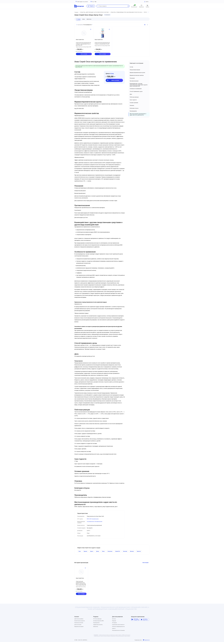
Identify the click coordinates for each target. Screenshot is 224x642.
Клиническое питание (78, 622)
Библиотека (95, 626)
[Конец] (148, 12)
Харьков (85, 551)
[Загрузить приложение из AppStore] (144, 619)
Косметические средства (79, 620)
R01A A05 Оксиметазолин (93, 518)
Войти (147, 1)
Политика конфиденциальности (118, 626)
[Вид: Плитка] (145, 25)
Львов (103, 551)
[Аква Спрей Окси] (84, 33)
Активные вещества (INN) (98, 620)
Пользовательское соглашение (118, 630)
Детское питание (77, 624)
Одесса (91, 551)
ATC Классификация (97, 618)
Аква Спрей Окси (80, 39)
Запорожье (110, 551)
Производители (96, 622)
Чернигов (139, 551)
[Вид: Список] (147, 25)
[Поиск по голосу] (128, 6)
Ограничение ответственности (118, 624)
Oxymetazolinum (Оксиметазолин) (94, 521)
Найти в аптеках (84, 53)
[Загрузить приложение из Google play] (135, 619)
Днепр (97, 551)
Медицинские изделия (78, 626)
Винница (132, 551)
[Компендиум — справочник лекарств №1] (79, 6)
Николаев (125, 551)
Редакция (114, 620)
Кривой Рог (117, 551)
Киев (80, 551)
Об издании (114, 622)
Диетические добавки (78, 618)
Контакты (114, 618)
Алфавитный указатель (98, 624)
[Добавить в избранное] (90, 29)
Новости (113, 628)
